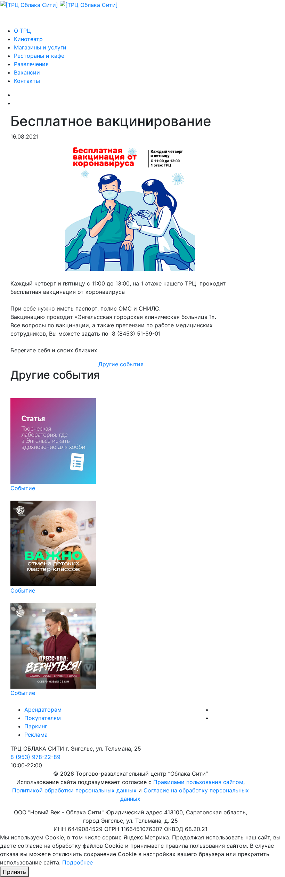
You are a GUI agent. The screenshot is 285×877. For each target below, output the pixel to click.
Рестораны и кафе (39, 55)
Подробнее (77, 862)
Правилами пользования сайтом (198, 781)
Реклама (36, 734)
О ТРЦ (22, 30)
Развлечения (31, 64)
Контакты (27, 80)
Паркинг (35, 726)
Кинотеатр (28, 39)
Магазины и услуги (40, 47)
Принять (14, 871)
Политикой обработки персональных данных (74, 790)
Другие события (121, 364)
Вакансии (27, 72)
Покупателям (42, 717)
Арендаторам (43, 709)
